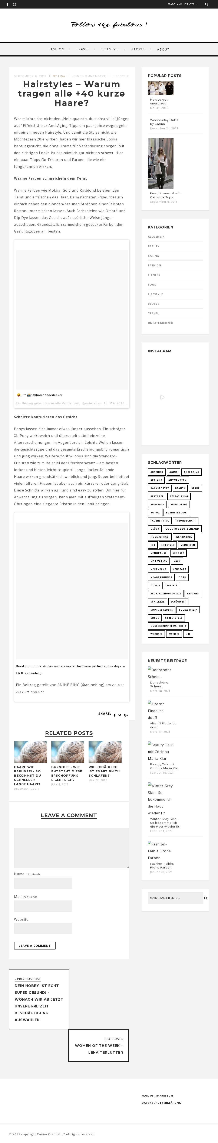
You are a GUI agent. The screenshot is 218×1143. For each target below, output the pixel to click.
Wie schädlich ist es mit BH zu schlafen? (104, 771)
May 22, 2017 (98, 780)
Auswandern (177, 480)
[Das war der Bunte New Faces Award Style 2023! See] (162, 397)
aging (173, 472)
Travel (83, 49)
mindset (178, 553)
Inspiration (183, 536)
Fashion (57, 49)
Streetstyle (173, 617)
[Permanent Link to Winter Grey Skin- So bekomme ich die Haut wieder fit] (161, 813)
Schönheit (178, 601)
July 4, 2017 (60, 784)
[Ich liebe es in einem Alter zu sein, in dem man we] (188, 424)
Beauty (153, 246)
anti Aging (191, 472)
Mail (25, 896)
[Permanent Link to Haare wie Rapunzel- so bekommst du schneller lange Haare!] (30, 761)
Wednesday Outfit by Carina (164, 122)
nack (177, 561)
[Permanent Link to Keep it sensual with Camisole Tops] (161, 187)
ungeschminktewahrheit (168, 625)
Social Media (188, 609)
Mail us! (148, 1095)
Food (152, 284)
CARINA (153, 256)
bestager (157, 496)
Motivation (159, 561)
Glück (155, 528)
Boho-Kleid (179, 504)
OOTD (182, 577)
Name (27, 873)
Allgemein (156, 236)
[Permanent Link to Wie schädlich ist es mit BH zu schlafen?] (105, 761)
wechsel (156, 634)
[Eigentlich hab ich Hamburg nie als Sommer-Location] (162, 424)
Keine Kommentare (89, 76)
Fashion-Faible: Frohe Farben (162, 865)
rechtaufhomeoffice (166, 593)
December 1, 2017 (27, 788)
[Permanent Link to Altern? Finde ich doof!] (161, 717)
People (138, 49)
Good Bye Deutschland (182, 528)
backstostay (160, 488)
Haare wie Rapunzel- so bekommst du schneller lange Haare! (27, 775)
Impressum (164, 1095)
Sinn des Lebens (162, 609)
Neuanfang (158, 569)
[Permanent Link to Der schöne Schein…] (161, 676)
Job (153, 544)
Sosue (155, 617)
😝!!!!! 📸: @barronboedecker (40, 395)
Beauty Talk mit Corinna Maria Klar (164, 766)
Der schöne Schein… (159, 684)
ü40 (188, 634)
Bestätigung (179, 496)
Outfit (155, 585)
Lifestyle (110, 49)
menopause (158, 553)
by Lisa (59, 76)
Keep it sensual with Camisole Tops (166, 195)
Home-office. (160, 536)
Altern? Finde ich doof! (163, 725)
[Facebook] (10, 4)
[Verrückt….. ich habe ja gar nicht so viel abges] (188, 371)
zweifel (174, 634)
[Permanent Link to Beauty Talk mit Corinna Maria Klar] (161, 758)
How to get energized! (159, 101)
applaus (156, 480)
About (163, 49)
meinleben (188, 544)
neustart (179, 569)
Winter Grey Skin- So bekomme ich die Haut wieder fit (164, 822)
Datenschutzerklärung (161, 1103)
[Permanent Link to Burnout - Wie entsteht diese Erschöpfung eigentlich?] (67, 761)
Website (21, 919)
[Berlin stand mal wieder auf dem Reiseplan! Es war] (188, 397)
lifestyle (167, 544)
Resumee (193, 593)
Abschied (157, 472)
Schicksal (158, 601)
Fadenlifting (160, 520)
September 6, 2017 (30, 76)
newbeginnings (161, 577)
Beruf (195, 488)
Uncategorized (160, 323)
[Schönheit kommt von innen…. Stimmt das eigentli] (162, 371)
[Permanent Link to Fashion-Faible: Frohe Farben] (161, 857)
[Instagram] (16, 4)
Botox (155, 512)
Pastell (172, 585)
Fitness (154, 275)
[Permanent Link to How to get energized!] (161, 93)
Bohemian (157, 504)
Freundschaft (185, 520)
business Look (176, 512)
